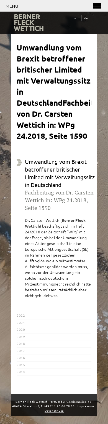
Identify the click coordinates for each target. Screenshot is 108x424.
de (86, 18)
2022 (21, 315)
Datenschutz (54, 410)
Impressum (86, 406)
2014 (21, 371)
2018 (21, 343)
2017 (21, 350)
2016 (21, 357)
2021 (21, 322)
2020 (21, 329)
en (76, 18)
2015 (21, 364)
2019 (21, 336)
